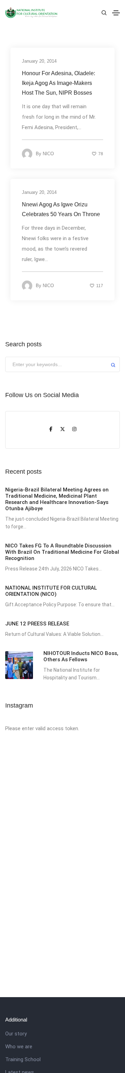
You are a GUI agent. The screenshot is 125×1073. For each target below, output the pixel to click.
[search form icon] (103, 13)
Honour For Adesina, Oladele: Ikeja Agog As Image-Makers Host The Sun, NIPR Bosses (58, 83)
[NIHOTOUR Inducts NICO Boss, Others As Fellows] (19, 665)
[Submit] (113, 366)
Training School (23, 1059)
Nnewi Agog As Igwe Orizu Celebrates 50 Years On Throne (61, 209)
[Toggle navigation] (116, 12)
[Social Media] (50, 430)
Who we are (18, 1046)
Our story (16, 1034)
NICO (48, 153)
